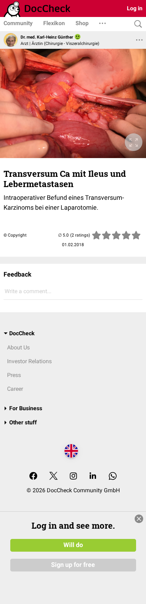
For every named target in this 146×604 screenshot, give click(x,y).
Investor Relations (29, 361)
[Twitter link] (53, 476)
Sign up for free (73, 564)
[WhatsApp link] (113, 476)
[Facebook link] (33, 476)
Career (15, 388)
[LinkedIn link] (93, 476)
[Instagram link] (73, 476)
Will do (73, 544)
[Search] (136, 24)
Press (14, 375)
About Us (18, 347)
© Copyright (15, 235)
